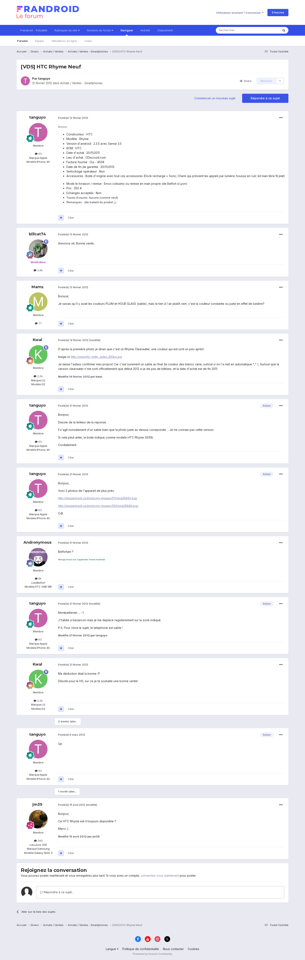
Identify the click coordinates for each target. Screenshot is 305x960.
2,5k (39, 376)
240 (40, 840)
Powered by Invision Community (152, 953)
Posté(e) (73, 117)
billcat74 (37, 234)
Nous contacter (173, 949)
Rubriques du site (66, 30)
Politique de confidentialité (140, 949)
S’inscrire (278, 12)
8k (39, 578)
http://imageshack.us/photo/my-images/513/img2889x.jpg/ (97, 498)
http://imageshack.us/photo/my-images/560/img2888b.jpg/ (98, 506)
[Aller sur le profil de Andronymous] (38, 557)
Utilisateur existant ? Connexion (239, 12)
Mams (37, 287)
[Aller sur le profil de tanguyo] (25, 80)
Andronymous (37, 542)
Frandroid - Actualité (33, 30)
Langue (111, 949)
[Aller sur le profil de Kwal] (38, 354)
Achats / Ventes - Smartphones (81, 83)
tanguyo (44, 78)
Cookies (193, 949)
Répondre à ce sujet (265, 98)
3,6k (39, 270)
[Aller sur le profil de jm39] (38, 819)
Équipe (39, 41)
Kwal (37, 340)
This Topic (267, 30)
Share (246, 81)
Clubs (88, 41)
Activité (145, 30)
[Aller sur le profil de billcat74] (38, 248)
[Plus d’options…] (281, 117)
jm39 (37, 804)
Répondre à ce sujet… (58, 892)
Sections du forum (99, 30)
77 (40, 323)
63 (40, 153)
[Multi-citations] (61, 218)
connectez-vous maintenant (160, 875)
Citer (71, 217)
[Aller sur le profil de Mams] (38, 301)
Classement (165, 30)
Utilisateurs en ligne (64, 41)
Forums (22, 41)
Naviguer (127, 30)
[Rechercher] (283, 30)
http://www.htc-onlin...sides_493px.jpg (96, 356)
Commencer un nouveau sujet (214, 98)
